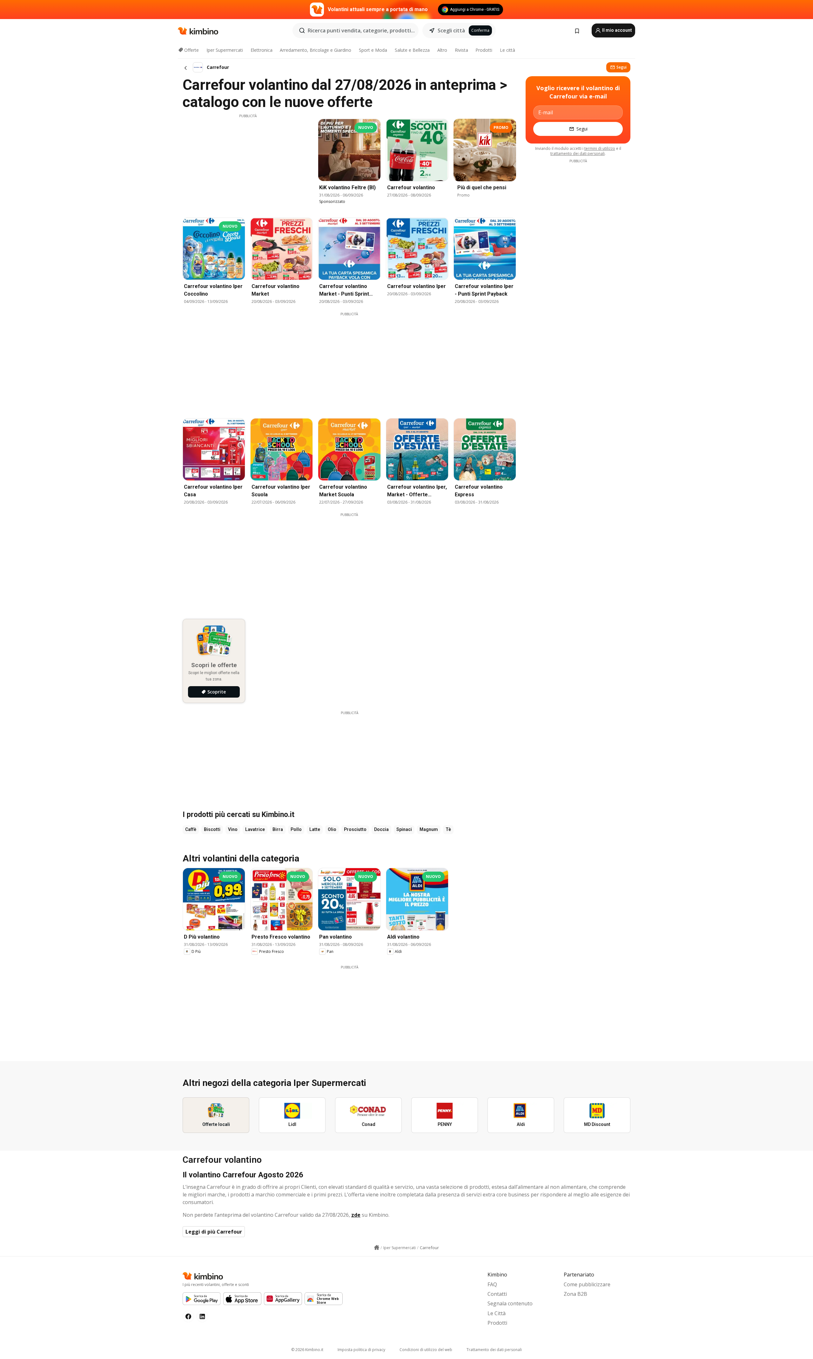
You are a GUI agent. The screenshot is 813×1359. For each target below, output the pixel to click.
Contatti (497, 1293)
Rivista (461, 50)
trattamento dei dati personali (577, 153)
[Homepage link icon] (376, 1247)
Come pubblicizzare (587, 1284)
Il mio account (616, 30)
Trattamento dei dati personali (494, 1349)
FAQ (492, 1284)
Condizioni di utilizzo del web (426, 1349)
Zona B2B (575, 1293)
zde (355, 1214)
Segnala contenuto (510, 1303)
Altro (442, 50)
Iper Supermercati (224, 50)
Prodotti (483, 50)
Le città (507, 50)
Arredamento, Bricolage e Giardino (315, 50)
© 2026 (307, 1349)
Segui (621, 67)
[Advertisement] (247, 162)
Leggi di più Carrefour (213, 1231)
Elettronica (261, 50)
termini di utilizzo (599, 148)
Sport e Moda (373, 50)
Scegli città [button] (451, 30)
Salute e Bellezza (412, 50)
